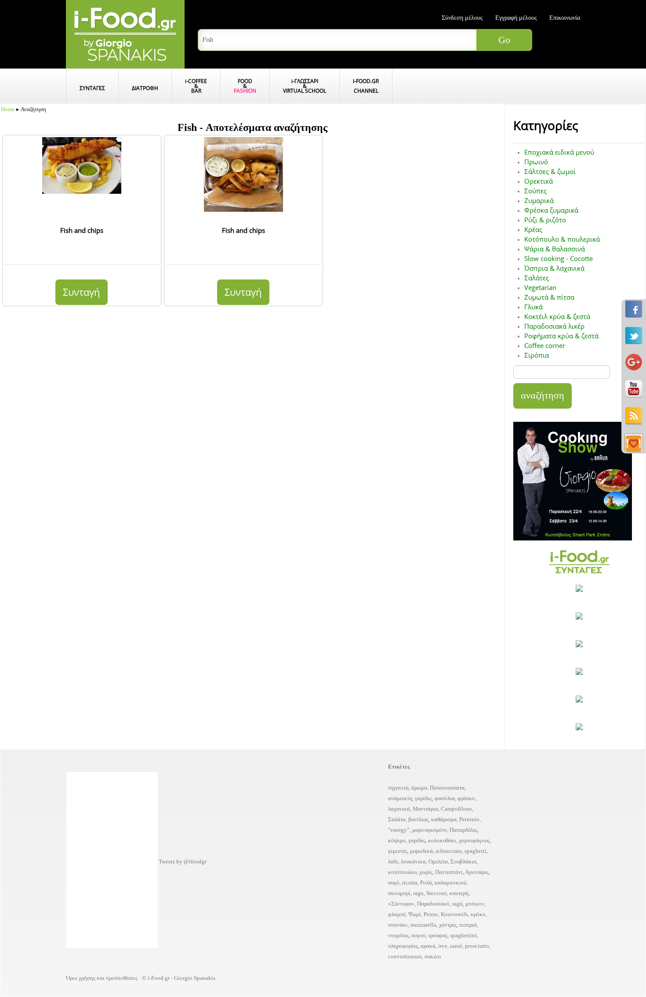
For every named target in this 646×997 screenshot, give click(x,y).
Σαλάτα (397, 819)
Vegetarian (540, 287)
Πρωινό (536, 161)
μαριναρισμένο (429, 830)
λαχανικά (399, 808)
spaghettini (463, 935)
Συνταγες (92, 88)
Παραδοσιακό (433, 903)
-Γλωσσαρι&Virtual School (304, 85)
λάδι (393, 861)
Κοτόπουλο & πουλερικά (562, 239)
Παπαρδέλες (463, 830)
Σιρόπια (536, 355)
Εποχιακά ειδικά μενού (559, 152)
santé (456, 946)
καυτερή (459, 893)
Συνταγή (81, 291)
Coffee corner (544, 345)
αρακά (428, 946)
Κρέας (533, 229)
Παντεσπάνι (449, 872)
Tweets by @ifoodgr (183, 861)
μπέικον (474, 903)
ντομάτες (398, 935)
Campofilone (456, 808)
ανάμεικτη (400, 798)
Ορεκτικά (538, 181)
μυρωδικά (421, 851)
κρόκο (478, 914)
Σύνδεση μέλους (462, 18)
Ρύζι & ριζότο (545, 219)
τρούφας (437, 935)
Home (8, 109)
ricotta (409, 882)
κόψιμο (397, 840)
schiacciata (449, 851)
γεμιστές (397, 851)
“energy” (399, 830)
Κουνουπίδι (454, 914)
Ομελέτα (438, 861)
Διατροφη (145, 88)
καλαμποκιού (450, 882)
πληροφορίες (403, 946)
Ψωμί (414, 914)
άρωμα (419, 787)
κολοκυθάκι (442, 840)
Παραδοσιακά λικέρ (554, 326)
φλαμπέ (397, 914)
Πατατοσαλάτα (447, 787)
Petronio (469, 819)
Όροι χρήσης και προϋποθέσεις (102, 978)
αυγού (418, 935)
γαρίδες (423, 798)
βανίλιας (418, 819)
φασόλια (445, 798)
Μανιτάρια (425, 808)
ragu (418, 893)
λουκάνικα (413, 861)
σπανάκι (398, 924)
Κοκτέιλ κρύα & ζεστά (557, 316)
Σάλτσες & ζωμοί (550, 171)
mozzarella (423, 924)
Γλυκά (533, 306)
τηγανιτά (398, 787)
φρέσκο (466, 798)
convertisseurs (405, 956)
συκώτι (433, 956)
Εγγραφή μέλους (516, 18)
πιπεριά (468, 924)
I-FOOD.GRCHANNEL (366, 85)
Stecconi (436, 893)
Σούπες (535, 190)
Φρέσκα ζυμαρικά (551, 210)
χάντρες (448, 924)
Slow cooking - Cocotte (558, 258)
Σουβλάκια (463, 861)
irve (442, 946)
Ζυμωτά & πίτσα (549, 297)
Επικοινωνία (564, 18)
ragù (457, 903)
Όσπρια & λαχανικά (554, 268)
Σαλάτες (536, 277)
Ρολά (426, 882)
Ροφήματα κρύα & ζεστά (561, 335)
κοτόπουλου (402, 872)
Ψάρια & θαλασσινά (554, 248)
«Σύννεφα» (401, 903)
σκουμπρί (399, 893)
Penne (431, 914)
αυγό (393, 882)
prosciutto (477, 946)
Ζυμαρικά (539, 200)
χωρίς (425, 872)
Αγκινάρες (477, 872)
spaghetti (475, 851)
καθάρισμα (444, 819)
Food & (245, 85)
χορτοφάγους (474, 840)
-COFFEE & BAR (196, 85)
